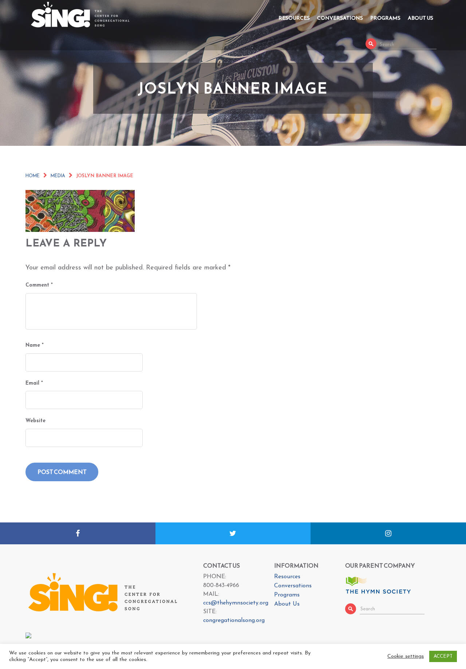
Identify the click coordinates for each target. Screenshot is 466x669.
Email (34, 383)
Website (35, 421)
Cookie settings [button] (405, 656)
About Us (420, 18)
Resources (294, 18)
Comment (39, 285)
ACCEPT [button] (443, 656)
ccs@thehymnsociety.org (235, 603)
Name (34, 345)
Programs (385, 18)
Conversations (340, 18)
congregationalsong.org (234, 620)
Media (58, 176)
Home (32, 176)
